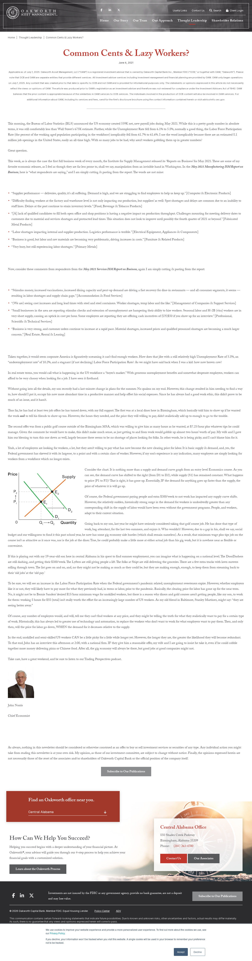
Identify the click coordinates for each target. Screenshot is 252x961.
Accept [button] (180, 952)
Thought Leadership (192, 21)
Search (217, 10)
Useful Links (180, 10)
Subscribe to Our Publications (126, 772)
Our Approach (162, 21)
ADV (118, 910)
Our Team (140, 21)
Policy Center (102, 910)
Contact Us (198, 10)
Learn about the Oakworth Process (38, 869)
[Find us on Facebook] (101, 10)
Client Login (236, 10)
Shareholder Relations (227, 21)
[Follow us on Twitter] (119, 10)
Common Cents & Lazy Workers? (64, 37)
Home (104, 21)
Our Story (121, 21)
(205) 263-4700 (183, 846)
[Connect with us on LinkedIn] (110, 10)
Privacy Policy (57, 933)
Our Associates (203, 858)
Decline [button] (198, 952)
